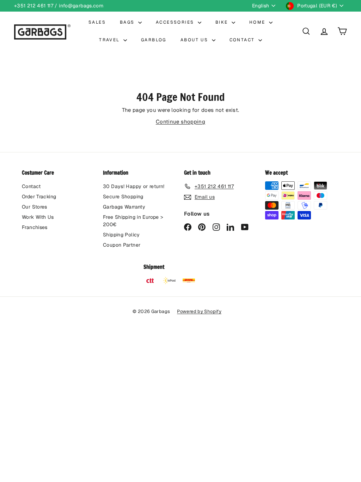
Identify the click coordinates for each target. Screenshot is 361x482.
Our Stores (34, 207)
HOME (258, 22)
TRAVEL (110, 40)
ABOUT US (195, 40)
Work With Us (38, 217)
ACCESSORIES (176, 22)
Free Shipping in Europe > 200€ (133, 221)
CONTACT (243, 40)
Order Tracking (39, 196)
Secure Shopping (123, 196)
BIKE (222, 22)
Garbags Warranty (124, 207)
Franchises (35, 227)
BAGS (128, 22)
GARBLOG (153, 40)
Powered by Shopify (199, 311)
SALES (97, 22)
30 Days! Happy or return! (133, 186)
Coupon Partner (121, 245)
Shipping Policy (121, 234)
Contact (31, 186)
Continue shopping (180, 121)
